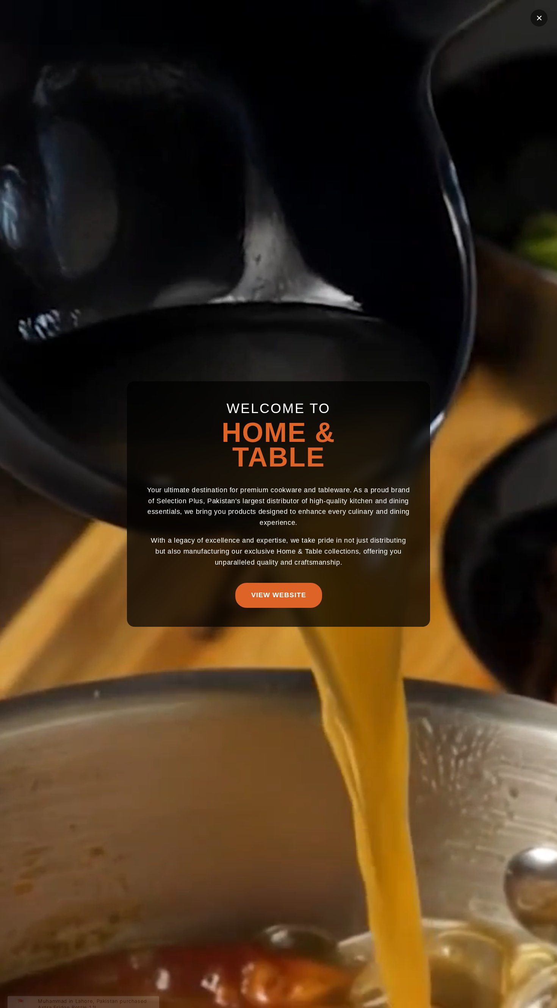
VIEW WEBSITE (278, 595)
